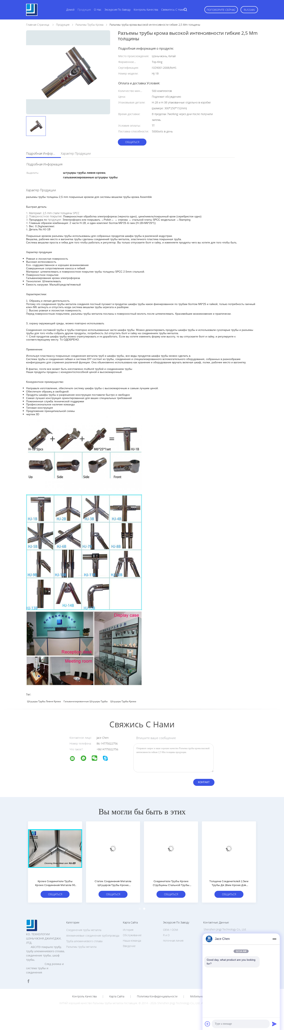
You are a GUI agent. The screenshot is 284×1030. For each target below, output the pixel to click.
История (128, 930)
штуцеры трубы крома (123, 701)
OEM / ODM (170, 930)
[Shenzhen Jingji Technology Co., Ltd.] (75, 759)
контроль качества (84, 996)
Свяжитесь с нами (173, 9)
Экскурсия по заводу (118, 9)
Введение (129, 946)
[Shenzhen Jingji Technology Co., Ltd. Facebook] (28, 981)
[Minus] (274, 939)
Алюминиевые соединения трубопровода (92, 935)
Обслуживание (132, 935)
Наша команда (132, 940)
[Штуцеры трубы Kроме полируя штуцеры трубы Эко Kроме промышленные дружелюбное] (171, 848)
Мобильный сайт (201, 996)
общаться (132, 142)
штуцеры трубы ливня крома (44, 701)
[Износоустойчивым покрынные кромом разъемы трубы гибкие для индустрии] (55, 848)
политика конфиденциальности (157, 996)
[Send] (274, 1024)
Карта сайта (116, 996)
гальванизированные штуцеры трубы (86, 701)
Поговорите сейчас (221, 10)
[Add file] (207, 1024)
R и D (166, 935)
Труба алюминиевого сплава (84, 941)
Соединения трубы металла (83, 930)
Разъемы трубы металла (81, 947)
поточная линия (173, 940)
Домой (70, 9)
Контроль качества (146, 9)
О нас (97, 9)
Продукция (84, 9)
